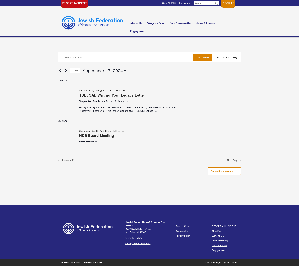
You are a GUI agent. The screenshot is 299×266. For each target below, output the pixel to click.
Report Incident (74, 3)
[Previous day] (60, 70)
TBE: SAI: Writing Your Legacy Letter (112, 95)
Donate (228, 3)
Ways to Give (156, 23)
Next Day (232, 160)
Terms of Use (183, 226)
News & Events (205, 23)
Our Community (180, 23)
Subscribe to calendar (222, 171)
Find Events (202, 57)
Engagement (138, 31)
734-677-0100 (169, 3)
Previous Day (69, 160)
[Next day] (66, 70)
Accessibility (182, 230)
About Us (136, 23)
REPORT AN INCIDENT (224, 226)
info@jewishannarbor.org (138, 243)
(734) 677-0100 (133, 237)
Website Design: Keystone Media (221, 262)
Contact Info (184, 3)
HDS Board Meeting (96, 135)
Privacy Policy (183, 235)
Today (75, 70)
